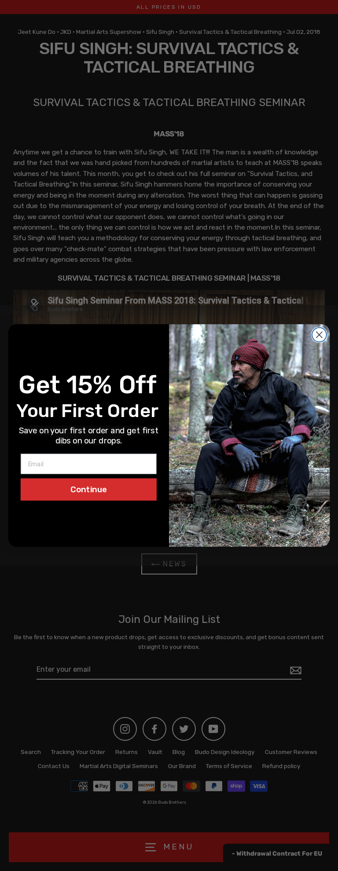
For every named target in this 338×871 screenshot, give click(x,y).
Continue (88, 489)
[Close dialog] (319, 335)
